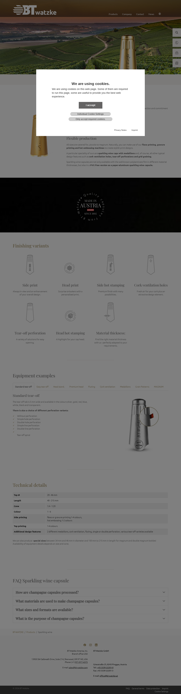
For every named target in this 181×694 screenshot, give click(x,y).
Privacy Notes (120, 130)
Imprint (135, 130)
